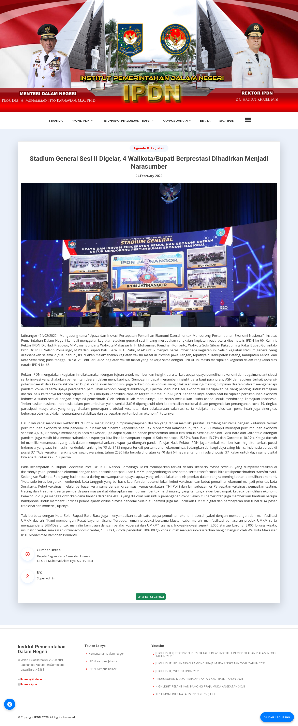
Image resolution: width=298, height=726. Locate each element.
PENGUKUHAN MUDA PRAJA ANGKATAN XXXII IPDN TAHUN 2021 (199, 678)
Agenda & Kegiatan (149, 148)
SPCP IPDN (226, 120)
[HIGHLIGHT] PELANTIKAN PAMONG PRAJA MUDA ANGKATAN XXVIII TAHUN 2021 (210, 663)
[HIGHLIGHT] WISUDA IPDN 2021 (177, 671)
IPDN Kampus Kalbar (102, 669)
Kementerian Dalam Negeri (106, 653)
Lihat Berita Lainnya (151, 596)
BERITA (205, 120)
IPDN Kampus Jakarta (103, 661)
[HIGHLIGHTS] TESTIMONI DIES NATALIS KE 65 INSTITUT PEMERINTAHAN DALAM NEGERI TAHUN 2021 (216, 654)
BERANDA (56, 120)
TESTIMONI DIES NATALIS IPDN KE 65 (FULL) (186, 694)
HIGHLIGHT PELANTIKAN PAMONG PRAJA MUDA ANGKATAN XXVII (200, 686)
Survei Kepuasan (277, 717)
